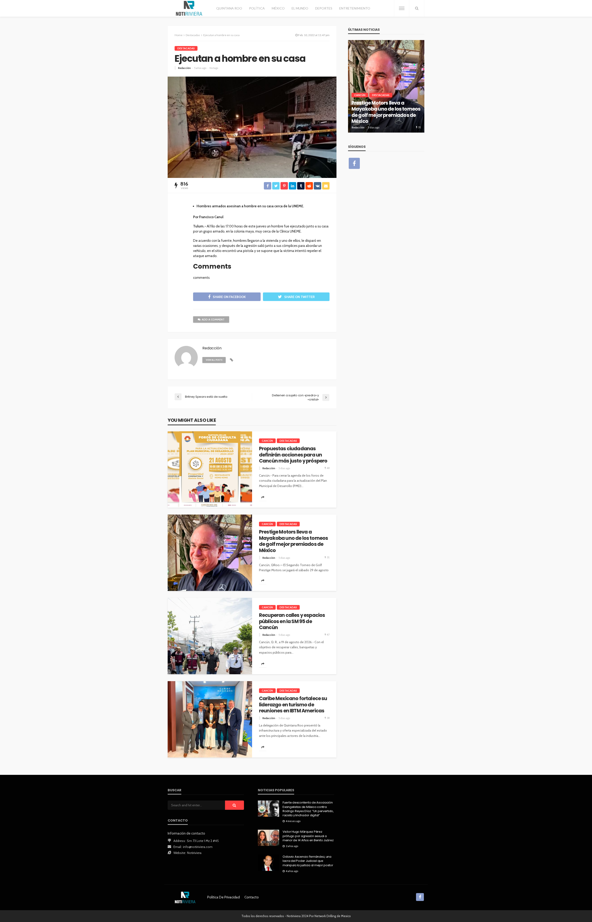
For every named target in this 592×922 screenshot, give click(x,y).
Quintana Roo (229, 8)
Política (257, 8)
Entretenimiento (354, 8)
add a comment (213, 319)
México (278, 8)
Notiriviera (194, 853)
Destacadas (186, 48)
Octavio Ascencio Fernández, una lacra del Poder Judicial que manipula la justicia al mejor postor (308, 861)
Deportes (323, 8)
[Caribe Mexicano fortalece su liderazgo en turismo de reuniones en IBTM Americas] (210, 719)
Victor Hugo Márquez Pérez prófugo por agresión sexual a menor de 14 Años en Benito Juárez (308, 836)
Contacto (251, 897)
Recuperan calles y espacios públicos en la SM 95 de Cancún (292, 621)
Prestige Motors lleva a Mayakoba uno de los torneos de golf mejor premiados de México (293, 541)
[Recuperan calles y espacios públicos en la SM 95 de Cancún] (210, 636)
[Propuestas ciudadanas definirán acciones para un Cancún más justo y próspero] (210, 469)
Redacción (184, 67)
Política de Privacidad (223, 897)
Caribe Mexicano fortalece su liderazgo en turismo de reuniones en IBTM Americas (293, 704)
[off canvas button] (401, 8)
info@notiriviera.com (198, 847)
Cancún (267, 440)
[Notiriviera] (189, 8)
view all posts (214, 360)
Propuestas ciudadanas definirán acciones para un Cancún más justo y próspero (293, 455)
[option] (386, 86)
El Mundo (300, 8)
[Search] (417, 8)
